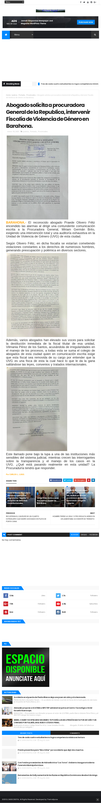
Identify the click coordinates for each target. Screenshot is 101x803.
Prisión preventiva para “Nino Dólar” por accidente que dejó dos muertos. (51, 750)
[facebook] (80, 2)
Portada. (22, 95)
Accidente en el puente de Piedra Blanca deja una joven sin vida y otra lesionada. (50, 697)
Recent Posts (26, 733)
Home (8, 95)
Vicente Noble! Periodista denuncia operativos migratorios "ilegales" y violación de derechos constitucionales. (18, 498)
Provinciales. (31, 95)
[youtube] (87, 2)
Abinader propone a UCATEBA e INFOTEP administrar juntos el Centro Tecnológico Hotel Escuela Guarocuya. (53, 709)
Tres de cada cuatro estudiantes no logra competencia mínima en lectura (64, 84)
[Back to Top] (97, 799)
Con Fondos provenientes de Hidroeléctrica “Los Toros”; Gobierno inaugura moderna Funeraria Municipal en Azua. (56, 764)
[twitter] (84, 2)
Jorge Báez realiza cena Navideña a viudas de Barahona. (47, 500)
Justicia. (14, 95)
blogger (74, 535)
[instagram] (91, 2)
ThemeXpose (52, 799)
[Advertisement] (50, 58)
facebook (93, 535)
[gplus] (95, 2)
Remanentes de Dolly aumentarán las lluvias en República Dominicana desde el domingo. (58, 775)
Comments (75, 733)
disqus (84, 535)
